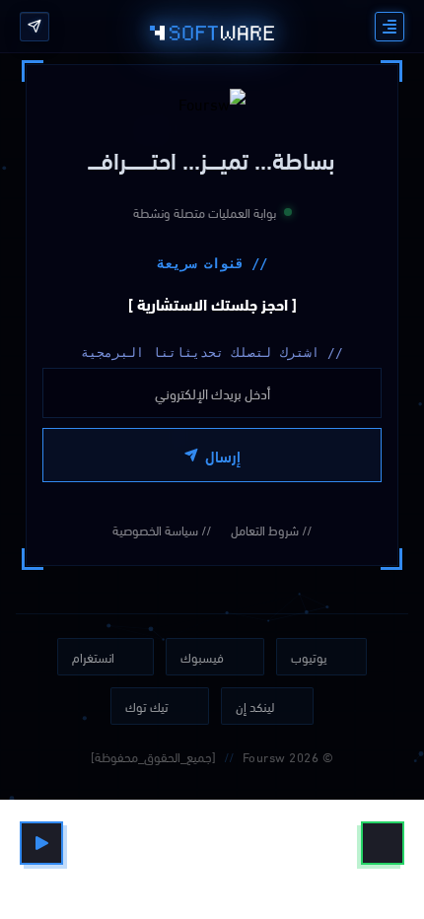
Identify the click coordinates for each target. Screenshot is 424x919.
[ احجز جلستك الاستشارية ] (212, 303)
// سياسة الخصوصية (161, 529)
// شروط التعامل (271, 529)
